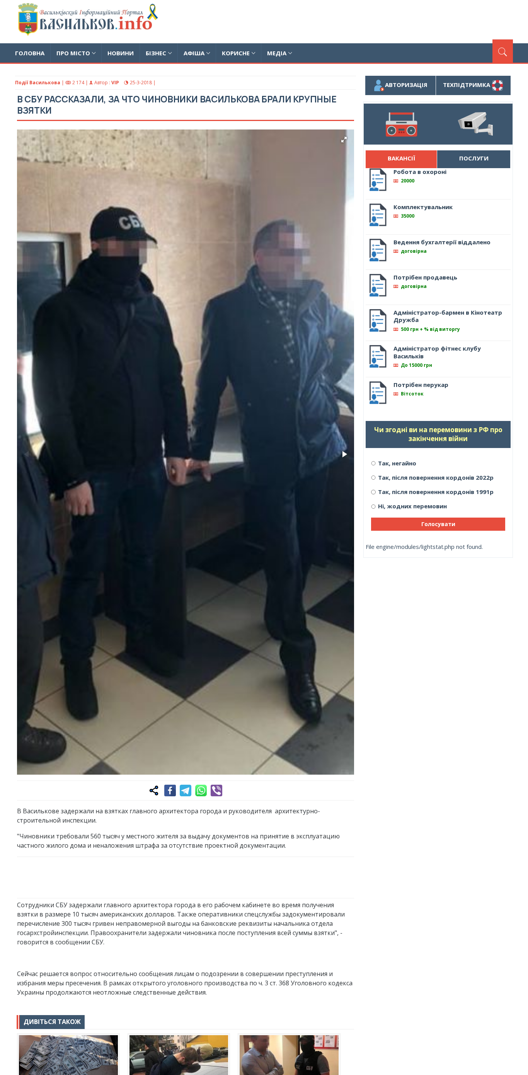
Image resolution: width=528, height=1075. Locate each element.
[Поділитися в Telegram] (185, 790)
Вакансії (401, 158)
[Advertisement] (372, 20)
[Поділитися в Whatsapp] (201, 790)
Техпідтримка (467, 85)
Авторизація (406, 85)
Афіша (194, 53)
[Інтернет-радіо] (401, 124)
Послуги (474, 158)
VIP (115, 82)
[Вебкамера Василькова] (475, 124)
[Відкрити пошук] (502, 51)
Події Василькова (37, 82)
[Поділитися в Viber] (216, 790)
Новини (120, 53)
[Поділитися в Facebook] (170, 790)
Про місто (73, 53)
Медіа (276, 53)
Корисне (236, 53)
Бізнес (156, 53)
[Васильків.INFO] (89, 21)
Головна (29, 53)
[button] (344, 139)
